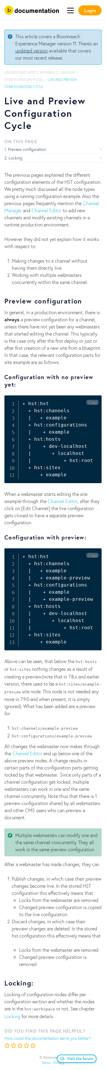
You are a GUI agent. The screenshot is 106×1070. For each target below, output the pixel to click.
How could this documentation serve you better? (47, 1038)
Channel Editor (47, 210)
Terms (46, 1063)
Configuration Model (24, 79)
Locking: (16, 158)
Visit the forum (80, 1058)
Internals (48, 72)
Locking (12, 1016)
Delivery (68, 72)
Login (90, 10)
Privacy (58, 1063)
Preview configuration (27, 149)
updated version (31, 50)
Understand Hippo (20, 72)
